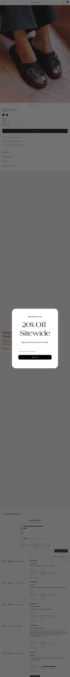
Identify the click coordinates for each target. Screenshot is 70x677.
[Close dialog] (56, 310)
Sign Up (35, 357)
